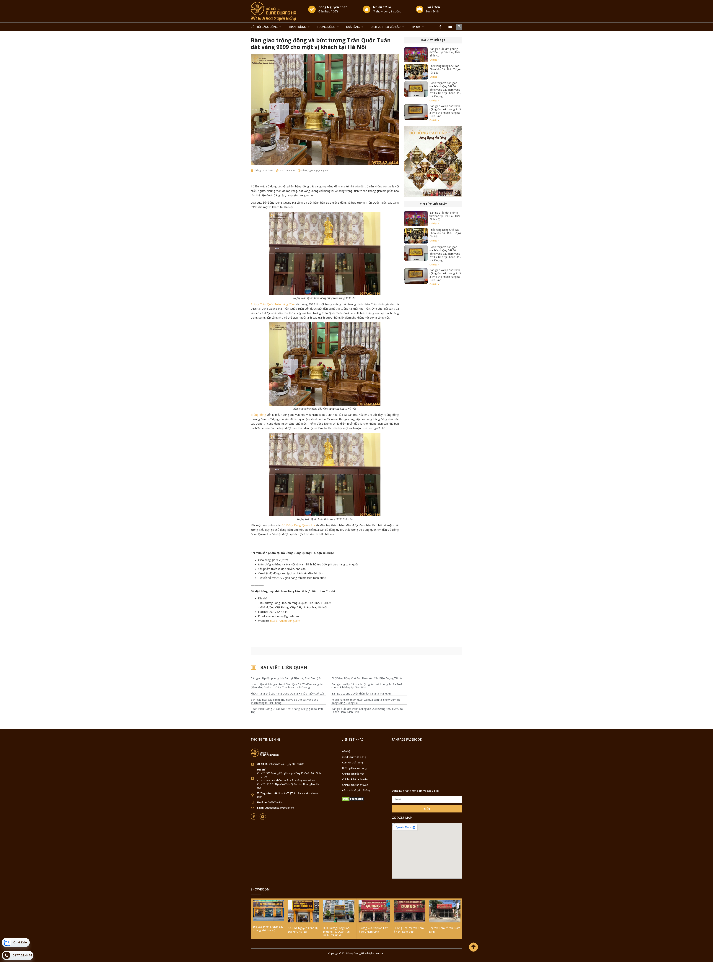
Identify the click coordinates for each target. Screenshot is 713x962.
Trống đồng (258, 414)
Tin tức (415, 27)
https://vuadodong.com (285, 620)
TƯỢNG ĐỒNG (326, 27)
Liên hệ (346, 751)
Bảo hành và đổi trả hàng (356, 790)
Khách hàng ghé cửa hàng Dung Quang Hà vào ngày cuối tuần (288, 693)
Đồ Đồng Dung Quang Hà (298, 525)
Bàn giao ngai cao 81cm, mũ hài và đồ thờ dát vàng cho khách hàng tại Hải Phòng (284, 701)
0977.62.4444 (22, 955)
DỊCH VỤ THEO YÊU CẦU (386, 27)
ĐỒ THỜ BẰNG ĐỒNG (264, 27)
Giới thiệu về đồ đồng (354, 757)
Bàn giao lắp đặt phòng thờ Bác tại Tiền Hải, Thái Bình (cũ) (444, 52)
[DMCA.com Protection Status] (353, 800)
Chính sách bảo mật (353, 773)
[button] (459, 27)
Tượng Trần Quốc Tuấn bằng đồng (273, 304)
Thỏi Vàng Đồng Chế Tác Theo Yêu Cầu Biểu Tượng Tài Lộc (445, 69)
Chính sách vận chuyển (355, 784)
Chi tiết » (434, 59)
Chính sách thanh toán (355, 779)
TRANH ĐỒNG (297, 27)
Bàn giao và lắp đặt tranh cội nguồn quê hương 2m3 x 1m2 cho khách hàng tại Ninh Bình (445, 111)
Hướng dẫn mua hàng (354, 768)
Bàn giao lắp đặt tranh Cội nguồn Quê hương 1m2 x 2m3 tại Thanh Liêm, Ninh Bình (367, 710)
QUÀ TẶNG (353, 27)
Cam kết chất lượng (352, 762)
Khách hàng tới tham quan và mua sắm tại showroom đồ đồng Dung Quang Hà (365, 701)
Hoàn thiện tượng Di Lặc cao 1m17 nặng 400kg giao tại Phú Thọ (287, 710)
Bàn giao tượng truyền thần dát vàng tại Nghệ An (361, 693)
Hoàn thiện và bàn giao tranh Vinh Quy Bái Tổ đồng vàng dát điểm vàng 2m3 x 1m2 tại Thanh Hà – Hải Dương (445, 89)
